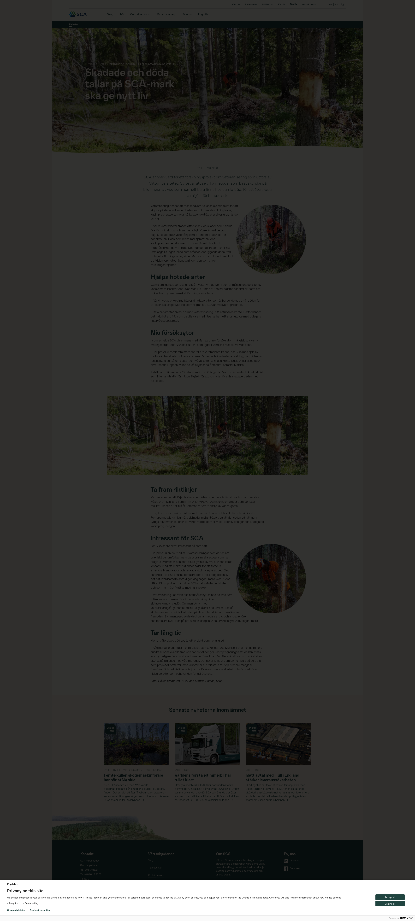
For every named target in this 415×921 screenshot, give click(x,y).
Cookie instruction (40, 910)
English (11, 884)
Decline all (390, 903)
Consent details (16, 910)
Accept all (390, 897)
